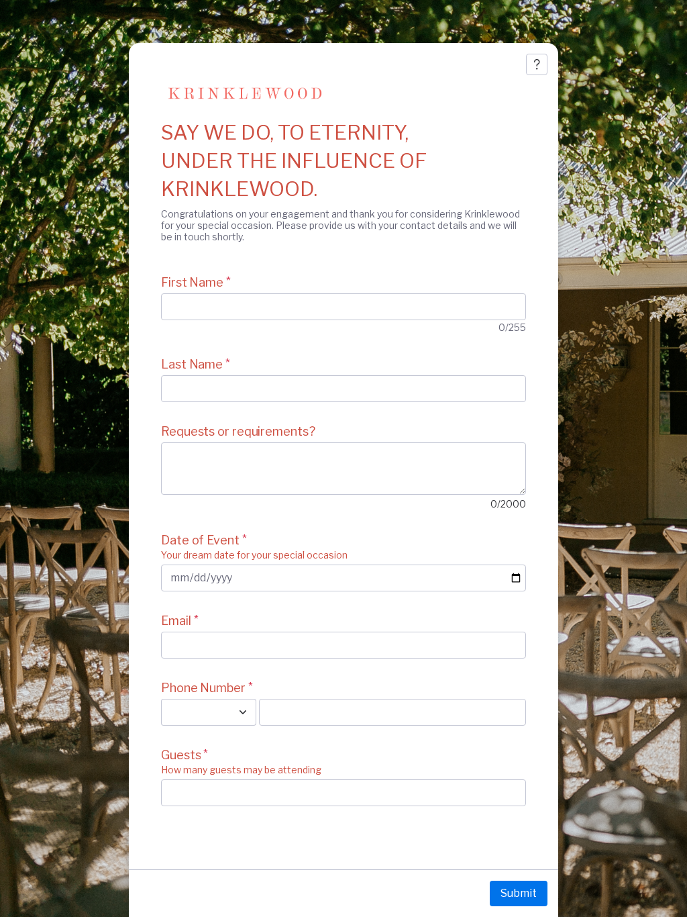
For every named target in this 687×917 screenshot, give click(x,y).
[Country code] (243, 712)
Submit (518, 893)
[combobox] (194, 712)
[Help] (536, 64)
